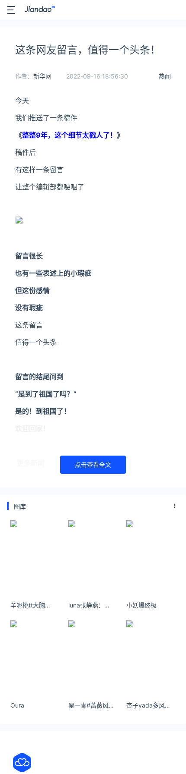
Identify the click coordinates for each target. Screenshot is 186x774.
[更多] (174, 506)
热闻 (165, 76)
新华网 (42, 76)
